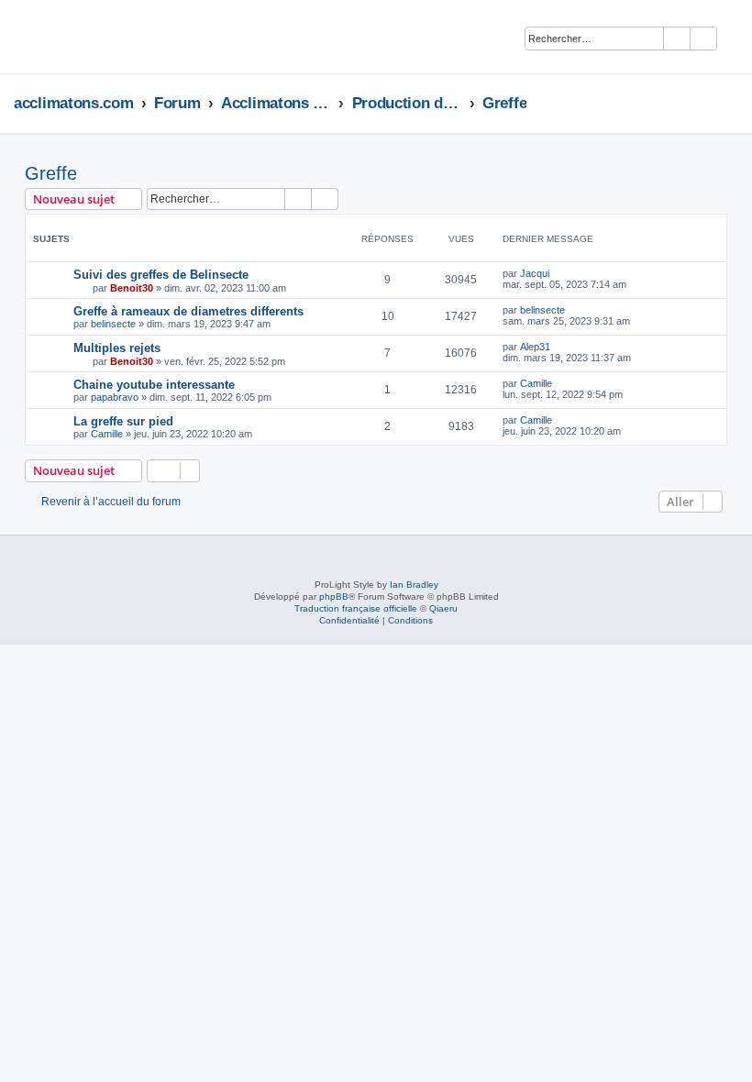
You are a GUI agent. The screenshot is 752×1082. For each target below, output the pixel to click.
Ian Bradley (414, 585)
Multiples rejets (116, 348)
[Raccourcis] (733, 102)
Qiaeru (443, 608)
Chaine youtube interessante (154, 385)
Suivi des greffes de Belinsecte (161, 275)
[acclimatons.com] (70, 36)
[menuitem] (739, 39)
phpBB (333, 596)
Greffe (51, 173)
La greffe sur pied (123, 421)
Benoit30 (131, 287)
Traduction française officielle (355, 608)
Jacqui (534, 273)
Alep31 (535, 346)
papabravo (114, 397)
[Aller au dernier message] (558, 273)
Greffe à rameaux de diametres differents (188, 311)
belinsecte (113, 323)
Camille (536, 383)
